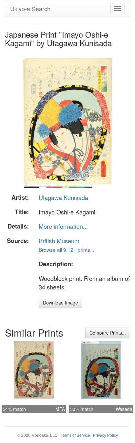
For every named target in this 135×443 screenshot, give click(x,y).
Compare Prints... (107, 332)
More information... (63, 226)
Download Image (60, 302)
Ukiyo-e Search (30, 8)
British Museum (59, 240)
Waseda (124, 409)
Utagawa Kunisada (63, 197)
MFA (60, 409)
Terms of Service (75, 435)
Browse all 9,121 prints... (66, 249)
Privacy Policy (105, 435)
